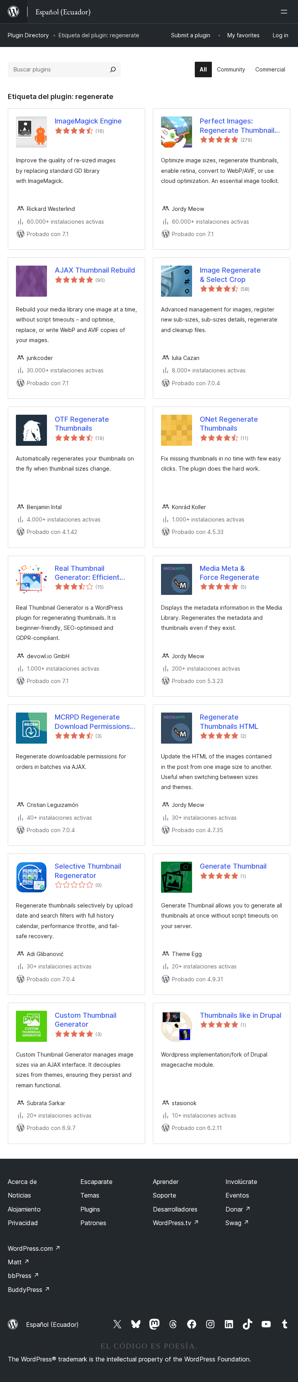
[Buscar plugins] (113, 69)
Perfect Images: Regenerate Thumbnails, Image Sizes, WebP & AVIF (240, 126)
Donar (238, 1209)
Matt (18, 1262)
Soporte (164, 1195)
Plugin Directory (28, 35)
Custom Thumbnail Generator (85, 1019)
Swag (237, 1223)
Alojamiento (24, 1209)
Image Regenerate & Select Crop (230, 274)
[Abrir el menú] (285, 11)
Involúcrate (241, 1182)
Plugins (90, 1209)
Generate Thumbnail (233, 866)
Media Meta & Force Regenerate (229, 572)
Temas (89, 1195)
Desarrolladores (175, 1209)
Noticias (19, 1195)
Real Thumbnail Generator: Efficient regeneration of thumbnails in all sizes (90, 573)
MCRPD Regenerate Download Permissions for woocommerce (92, 722)
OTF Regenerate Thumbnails (82, 423)
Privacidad (23, 1223)
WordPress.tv (176, 1223)
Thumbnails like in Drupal (240, 1015)
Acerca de (22, 1182)
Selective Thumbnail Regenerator (88, 870)
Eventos (237, 1195)
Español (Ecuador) (52, 1324)
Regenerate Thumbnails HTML (229, 721)
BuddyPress (29, 1289)
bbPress (23, 1275)
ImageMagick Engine (88, 121)
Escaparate (96, 1182)
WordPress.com (34, 1248)
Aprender (165, 1182)
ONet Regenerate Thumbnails (229, 423)
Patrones (93, 1223)
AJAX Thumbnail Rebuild (95, 270)
